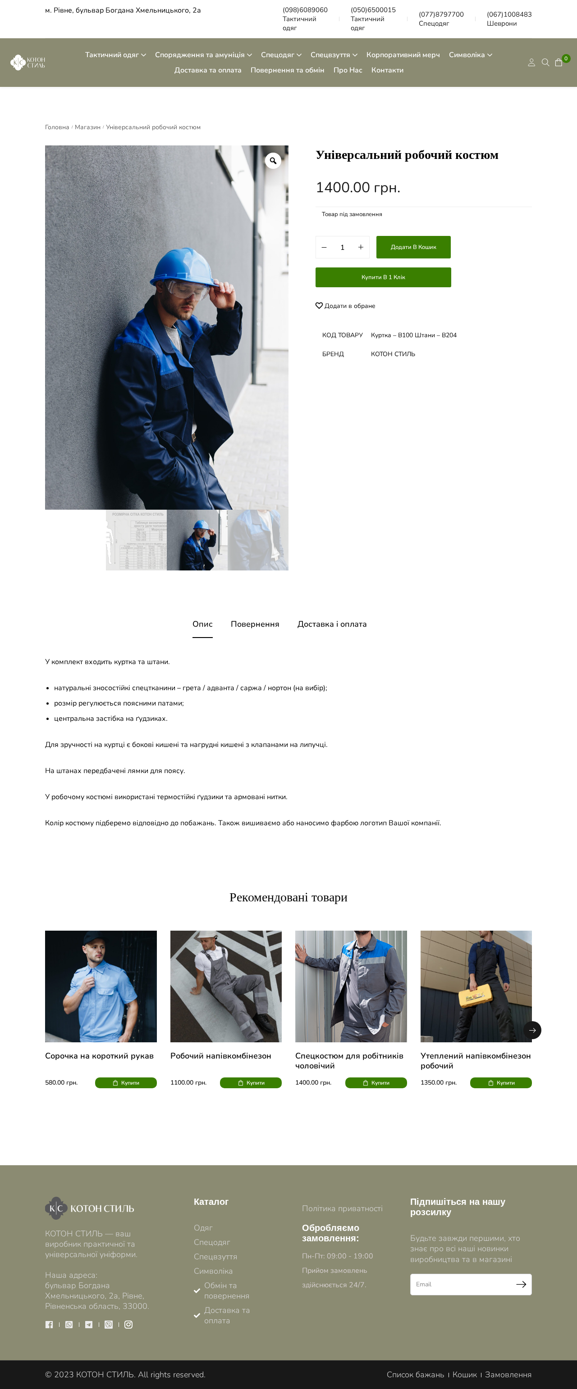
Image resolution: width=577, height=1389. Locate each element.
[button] (532, 1030)
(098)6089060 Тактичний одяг (305, 18)
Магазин (88, 127)
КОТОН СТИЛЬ (393, 354)
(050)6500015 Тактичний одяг (373, 18)
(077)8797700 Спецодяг (441, 19)
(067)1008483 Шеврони (509, 19)
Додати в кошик (413, 247)
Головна (57, 127)
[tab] (202, 624)
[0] (556, 62)
